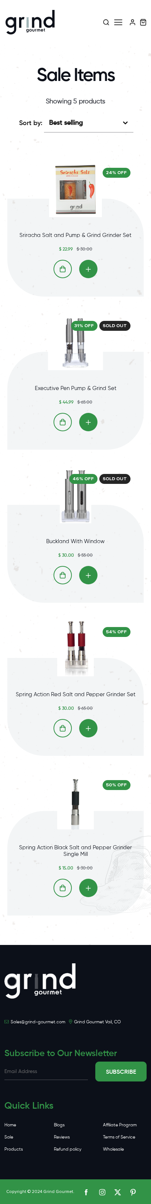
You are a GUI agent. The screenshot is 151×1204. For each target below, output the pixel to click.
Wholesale (113, 1149)
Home (10, 1124)
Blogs (59, 1124)
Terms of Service (119, 1137)
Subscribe (121, 1071)
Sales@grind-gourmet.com (38, 1021)
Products (13, 1149)
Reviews (62, 1137)
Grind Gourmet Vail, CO (97, 1021)
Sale (8, 1137)
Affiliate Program (120, 1124)
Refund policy (67, 1149)
